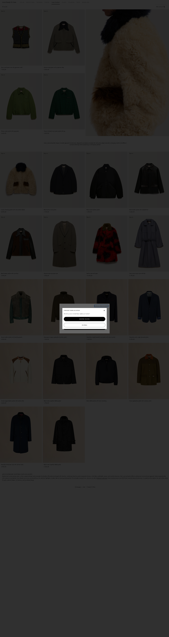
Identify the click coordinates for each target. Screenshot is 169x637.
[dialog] (84, 318)
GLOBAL (84, 325)
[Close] (104, 310)
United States (84, 319)
